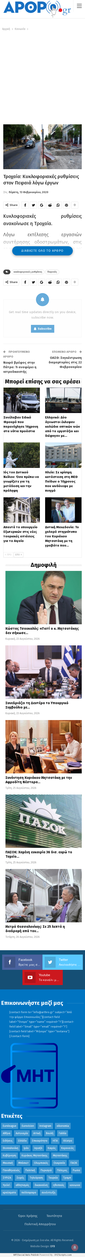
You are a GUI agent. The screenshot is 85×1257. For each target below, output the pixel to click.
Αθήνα (6, 1133)
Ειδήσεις (8, 1140)
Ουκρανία (59, 1162)
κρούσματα (9, 1192)
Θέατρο (67, 1140)
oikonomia (63, 1125)
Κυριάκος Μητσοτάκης (35, 1155)
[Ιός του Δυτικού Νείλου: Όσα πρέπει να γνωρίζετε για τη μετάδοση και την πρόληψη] (21, 455)
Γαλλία (62, 1133)
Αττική (37, 1133)
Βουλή (49, 1133)
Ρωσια (76, 1170)
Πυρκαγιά (46, 1170)
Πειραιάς (52, 272)
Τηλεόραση (36, 1177)
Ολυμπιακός (41, 1162)
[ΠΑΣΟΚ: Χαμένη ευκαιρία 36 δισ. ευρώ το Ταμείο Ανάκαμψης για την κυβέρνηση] (43, 821)
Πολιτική (30, 1170)
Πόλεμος (62, 1170)
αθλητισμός (22, 1185)
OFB (52, 1246)
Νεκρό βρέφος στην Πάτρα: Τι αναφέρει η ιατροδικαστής (19, 367)
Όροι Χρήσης (27, 1216)
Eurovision (28, 1125)
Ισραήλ (38, 1148)
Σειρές (20, 1177)
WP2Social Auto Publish (26, 1255)
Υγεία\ (6, 1185)
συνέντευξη (48, 1192)
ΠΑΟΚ (73, 1162)
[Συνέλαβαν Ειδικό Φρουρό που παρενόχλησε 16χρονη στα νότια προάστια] (21, 400)
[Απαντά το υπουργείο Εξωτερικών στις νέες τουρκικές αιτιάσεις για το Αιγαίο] (21, 510)
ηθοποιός (58, 1185)
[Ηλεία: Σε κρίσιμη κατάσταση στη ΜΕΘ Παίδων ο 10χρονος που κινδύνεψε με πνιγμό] (63, 455)
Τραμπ (67, 1177)
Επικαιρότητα (39, 1140)
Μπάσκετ (23, 1162)
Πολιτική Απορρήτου (40, 1224)
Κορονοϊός (67, 1148)
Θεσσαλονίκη (10, 1148)
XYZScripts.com (63, 1255)
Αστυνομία (22, 1133)
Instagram (45, 1125)
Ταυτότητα (54, 1216)
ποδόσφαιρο (28, 1192)
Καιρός (52, 1148)
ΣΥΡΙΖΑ (7, 1177)
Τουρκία (53, 1177)
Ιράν (26, 1148)
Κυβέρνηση (9, 1155)
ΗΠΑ (55, 1140)
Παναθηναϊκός (11, 1170)
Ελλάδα (22, 1140)
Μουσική (8, 1162)
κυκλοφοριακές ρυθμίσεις (28, 272)
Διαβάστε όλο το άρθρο (42, 251)
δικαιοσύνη (41, 1185)
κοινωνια (75, 1185)
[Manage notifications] (74, 1247)
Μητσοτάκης (60, 1155)
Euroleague (9, 1125)
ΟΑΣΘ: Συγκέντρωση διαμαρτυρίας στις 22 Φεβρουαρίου (65, 362)
